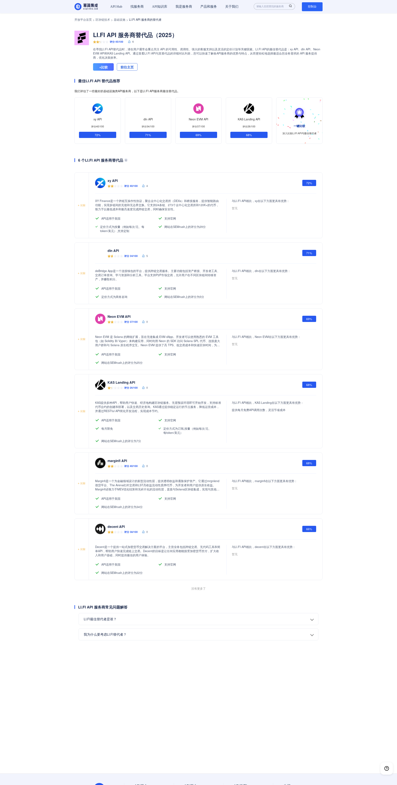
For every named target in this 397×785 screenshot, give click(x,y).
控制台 (312, 6)
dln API (148, 119)
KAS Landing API (249, 119)
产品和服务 (208, 6)
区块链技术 (103, 19)
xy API (97, 119)
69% (198, 135)
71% (148, 135)
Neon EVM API (198, 119)
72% (97, 135)
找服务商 (137, 6)
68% (249, 135)
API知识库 (159, 6)
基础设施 (119, 19)
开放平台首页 (83, 19)
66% (309, 529)
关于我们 (231, 6)
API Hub (116, 6)
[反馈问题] (387, 768)
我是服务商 (184, 6)
